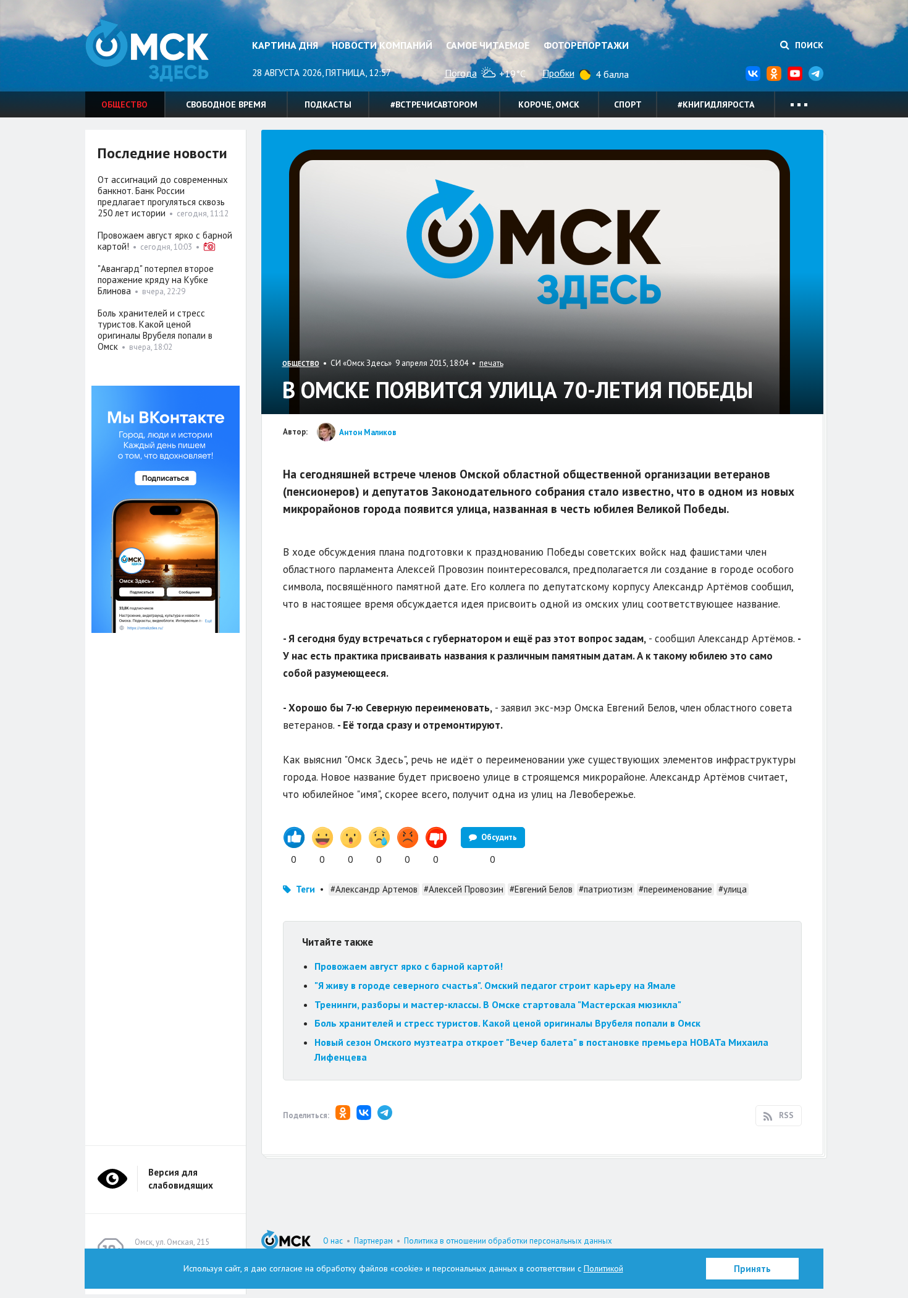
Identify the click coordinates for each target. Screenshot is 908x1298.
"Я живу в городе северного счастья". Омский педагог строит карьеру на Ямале (495, 985)
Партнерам (373, 1241)
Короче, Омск (548, 104)
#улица (732, 889)
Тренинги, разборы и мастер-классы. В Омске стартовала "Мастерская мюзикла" (497, 1004)
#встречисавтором (433, 104)
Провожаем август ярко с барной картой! (408, 966)
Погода (461, 73)
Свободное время (226, 104)
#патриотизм (606, 889)
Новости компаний (382, 45)
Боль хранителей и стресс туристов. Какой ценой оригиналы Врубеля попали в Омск (507, 1023)
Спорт (628, 104)
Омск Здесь (147, 50)
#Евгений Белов (541, 889)
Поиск (807, 45)
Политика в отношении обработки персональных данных (508, 1241)
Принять (752, 1269)
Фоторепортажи (586, 45)
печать (491, 363)
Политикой (603, 1268)
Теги (305, 889)
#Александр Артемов (374, 889)
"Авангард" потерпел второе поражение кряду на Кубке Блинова (156, 280)
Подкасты (328, 104)
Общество (124, 104)
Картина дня (285, 45)
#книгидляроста (716, 104)
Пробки (558, 73)
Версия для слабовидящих (180, 1178)
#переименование (675, 889)
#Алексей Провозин (463, 889)
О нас (333, 1241)
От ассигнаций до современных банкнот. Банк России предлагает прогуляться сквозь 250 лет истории (163, 196)
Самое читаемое (487, 45)
